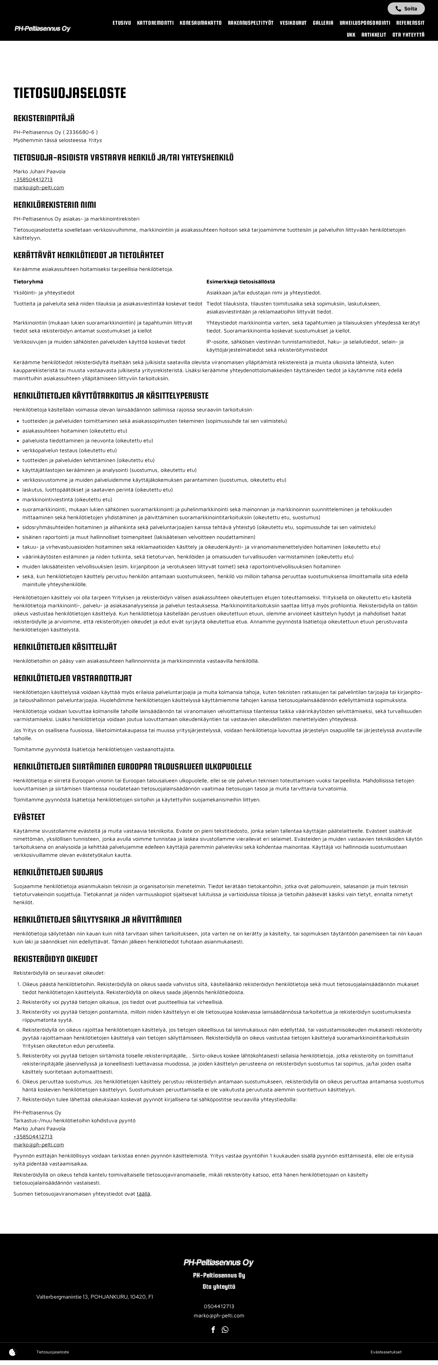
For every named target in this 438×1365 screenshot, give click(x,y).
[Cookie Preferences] (12, 1352)
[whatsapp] (225, 1330)
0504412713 (219, 1306)
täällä (143, 1194)
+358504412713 (33, 179)
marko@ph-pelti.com (38, 187)
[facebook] (213, 1330)
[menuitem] (119, 23)
